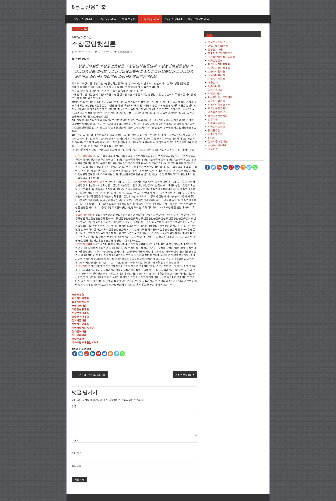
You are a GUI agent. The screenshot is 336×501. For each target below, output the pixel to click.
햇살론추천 (214, 130)
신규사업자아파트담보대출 (91, 374)
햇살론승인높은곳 (85, 214)
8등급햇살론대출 (198, 19)
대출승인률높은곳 (217, 111)
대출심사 (213, 82)
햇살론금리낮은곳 (217, 42)
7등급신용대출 (173, 19)
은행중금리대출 (216, 123)
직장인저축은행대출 (219, 67)
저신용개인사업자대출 (220, 97)
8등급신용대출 (89, 7)
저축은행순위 (215, 134)
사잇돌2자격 (215, 93)
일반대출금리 (215, 89)
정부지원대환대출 (217, 141)
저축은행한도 (215, 60)
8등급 (211, 137)
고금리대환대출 (216, 71)
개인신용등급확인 (85, 155)
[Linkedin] (92, 353)
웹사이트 (77, 465)
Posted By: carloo (82, 51)
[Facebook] (74, 353)
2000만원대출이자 (218, 45)
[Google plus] (86, 353)
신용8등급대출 (107, 19)
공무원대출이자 (216, 75)
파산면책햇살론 (183, 374)
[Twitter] (80, 353)
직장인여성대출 (83, 244)
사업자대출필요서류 (219, 104)
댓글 (74, 406)
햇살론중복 (129, 19)
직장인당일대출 (216, 126)
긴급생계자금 (82, 266)
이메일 (76, 453)
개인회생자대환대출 (219, 64)
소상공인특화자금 (217, 115)
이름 (75, 440)
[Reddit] (104, 353)
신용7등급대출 (150, 19)
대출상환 (213, 148)
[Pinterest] (98, 353)
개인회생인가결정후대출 (88, 181)
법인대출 (213, 119)
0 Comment (104, 51)
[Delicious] (116, 353)
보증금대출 (214, 86)
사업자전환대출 (216, 78)
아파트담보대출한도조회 (221, 56)
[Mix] (110, 353)
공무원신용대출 (216, 100)
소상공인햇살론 (125, 51)
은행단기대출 (215, 49)
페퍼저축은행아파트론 (220, 53)
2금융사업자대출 (217, 145)
